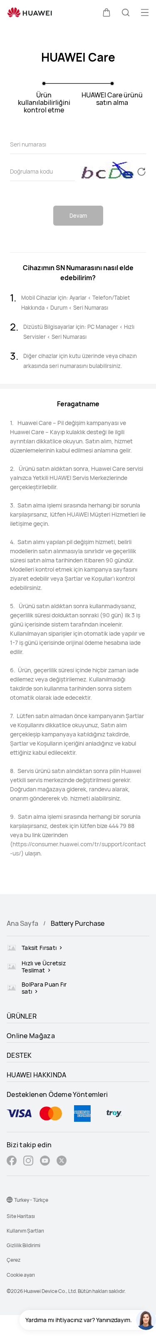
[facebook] (12, 1161)
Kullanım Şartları (25, 1230)
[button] (106, 12)
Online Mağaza (31, 1036)
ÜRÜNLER (22, 1016)
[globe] (9, 1200)
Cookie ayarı (21, 1274)
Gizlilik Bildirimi (23, 1245)
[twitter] (62, 1161)
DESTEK (19, 1055)
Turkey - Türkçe (31, 1199)
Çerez (13, 1259)
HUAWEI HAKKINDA (37, 1075)
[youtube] (45, 1161)
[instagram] (28, 1161)
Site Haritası (21, 1216)
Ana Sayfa (22, 923)
